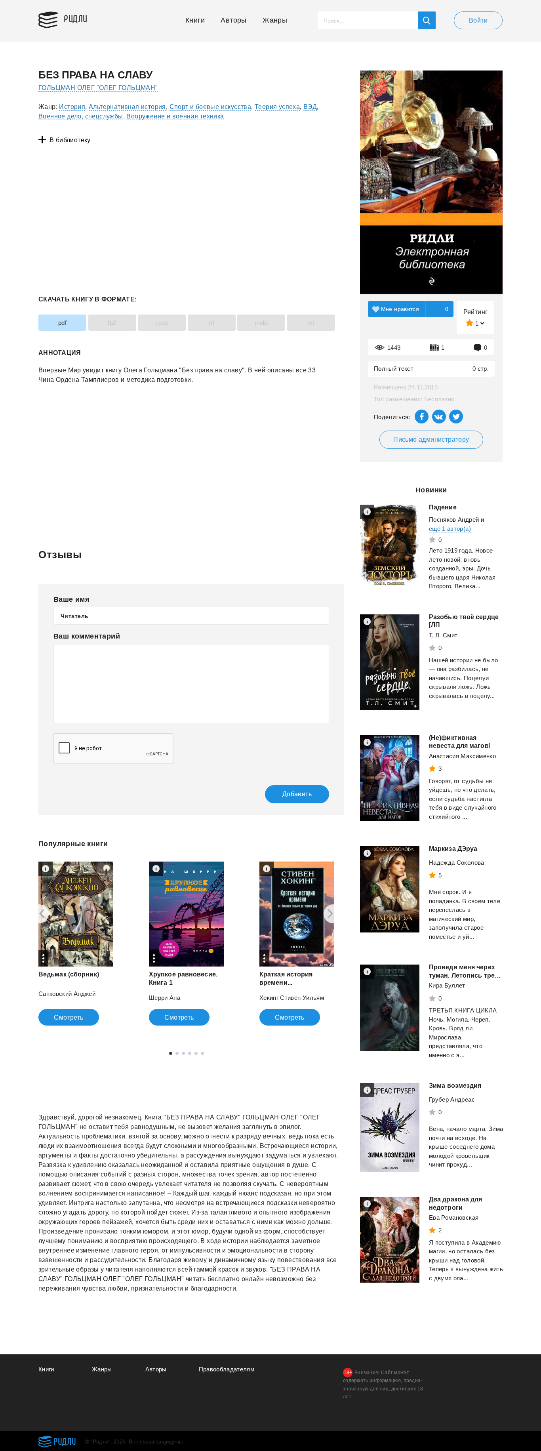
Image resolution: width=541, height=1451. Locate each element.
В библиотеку (70, 140)
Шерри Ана (164, 997)
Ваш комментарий (86, 636)
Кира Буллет (447, 985)
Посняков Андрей (454, 519)
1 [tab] (170, 1053)
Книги (195, 20)
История (72, 106)
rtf (211, 322)
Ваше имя (71, 599)
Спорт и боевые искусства (210, 106)
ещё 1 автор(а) (450, 528)
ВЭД (310, 106)
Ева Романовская (453, 1217)
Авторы (233, 20)
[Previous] (39, 913)
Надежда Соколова (456, 862)
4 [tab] (189, 1053)
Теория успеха (277, 106)
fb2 (112, 322)
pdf (62, 322)
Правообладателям (227, 1369)
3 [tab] (183, 1053)
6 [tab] (202, 1053)
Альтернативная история (127, 106)
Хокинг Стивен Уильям (291, 997)
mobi (261, 322)
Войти (478, 20)
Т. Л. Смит (443, 635)
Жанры (275, 20)
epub (162, 322)
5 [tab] (196, 1053)
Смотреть (68, 1017)
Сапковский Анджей (66, 993)
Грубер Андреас (452, 1099)
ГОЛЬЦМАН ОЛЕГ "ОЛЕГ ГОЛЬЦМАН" (98, 87)
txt (310, 322)
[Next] (333, 913)
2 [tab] (177, 1053)
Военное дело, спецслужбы (80, 116)
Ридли (76, 18)
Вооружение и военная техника (175, 116)
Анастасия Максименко (462, 756)
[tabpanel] (76, 944)
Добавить (297, 794)
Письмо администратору (431, 439)
